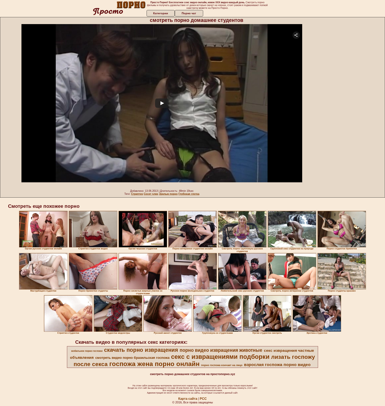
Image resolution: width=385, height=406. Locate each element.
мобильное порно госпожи (86, 351)
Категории (160, 13)
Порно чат (189, 13)
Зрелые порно (168, 193)
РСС (203, 398)
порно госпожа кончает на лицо (221, 365)
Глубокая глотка (188, 193)
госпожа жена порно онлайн (154, 363)
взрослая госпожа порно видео (277, 364)
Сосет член (151, 193)
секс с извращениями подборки (220, 356)
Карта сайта (187, 398)
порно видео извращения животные (221, 350)
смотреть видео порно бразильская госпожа (132, 358)
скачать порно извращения (141, 350)
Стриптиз (137, 193)
